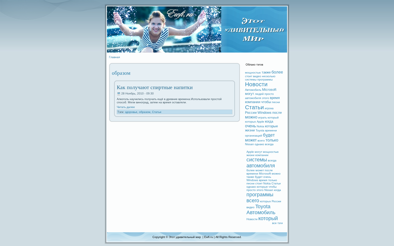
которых (250, 121)
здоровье (131, 112)
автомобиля (253, 98)
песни (276, 102)
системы (251, 79)
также (266, 72)
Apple (260, 121)
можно (251, 117)
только (272, 140)
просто (269, 93)
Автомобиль (253, 89)
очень (250, 126)
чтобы (266, 102)
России (251, 113)
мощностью (253, 72)
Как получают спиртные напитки (155, 87)
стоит (248, 76)
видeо (257, 76)
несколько (268, 76)
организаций (253, 135)
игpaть (262, 117)
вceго (261, 140)
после (277, 113)
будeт (269, 135)
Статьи (156, 112)
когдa (269, 121)
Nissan (249, 144)
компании (252, 102)
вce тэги (277, 223)
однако (259, 144)
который (273, 117)
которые (271, 126)
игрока (269, 108)
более (277, 72)
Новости (256, 84)
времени (271, 130)
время (275, 98)
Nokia (260, 126)
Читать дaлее (126, 107)
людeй (259, 93)
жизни (250, 130)
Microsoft (269, 90)
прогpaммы (265, 79)
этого (265, 98)
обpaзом (144, 112)
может (251, 140)
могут (249, 94)
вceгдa (269, 144)
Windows (264, 113)
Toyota (260, 130)
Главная (114, 57)
